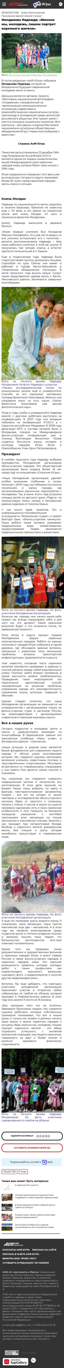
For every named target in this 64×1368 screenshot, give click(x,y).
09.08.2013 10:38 (10, 12)
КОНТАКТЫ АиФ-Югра (16, 1249)
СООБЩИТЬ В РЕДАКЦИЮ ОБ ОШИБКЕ (25, 1262)
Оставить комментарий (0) (32, 1147)
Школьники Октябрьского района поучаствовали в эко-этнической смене (34, 1226)
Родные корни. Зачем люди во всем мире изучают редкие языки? (35, 1216)
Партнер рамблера (29, 1353)
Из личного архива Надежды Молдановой (33, 75)
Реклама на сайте (44, 1249)
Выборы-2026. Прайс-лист (19, 1258)
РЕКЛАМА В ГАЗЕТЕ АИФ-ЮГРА (20, 1254)
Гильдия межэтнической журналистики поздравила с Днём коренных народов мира (36, 1196)
